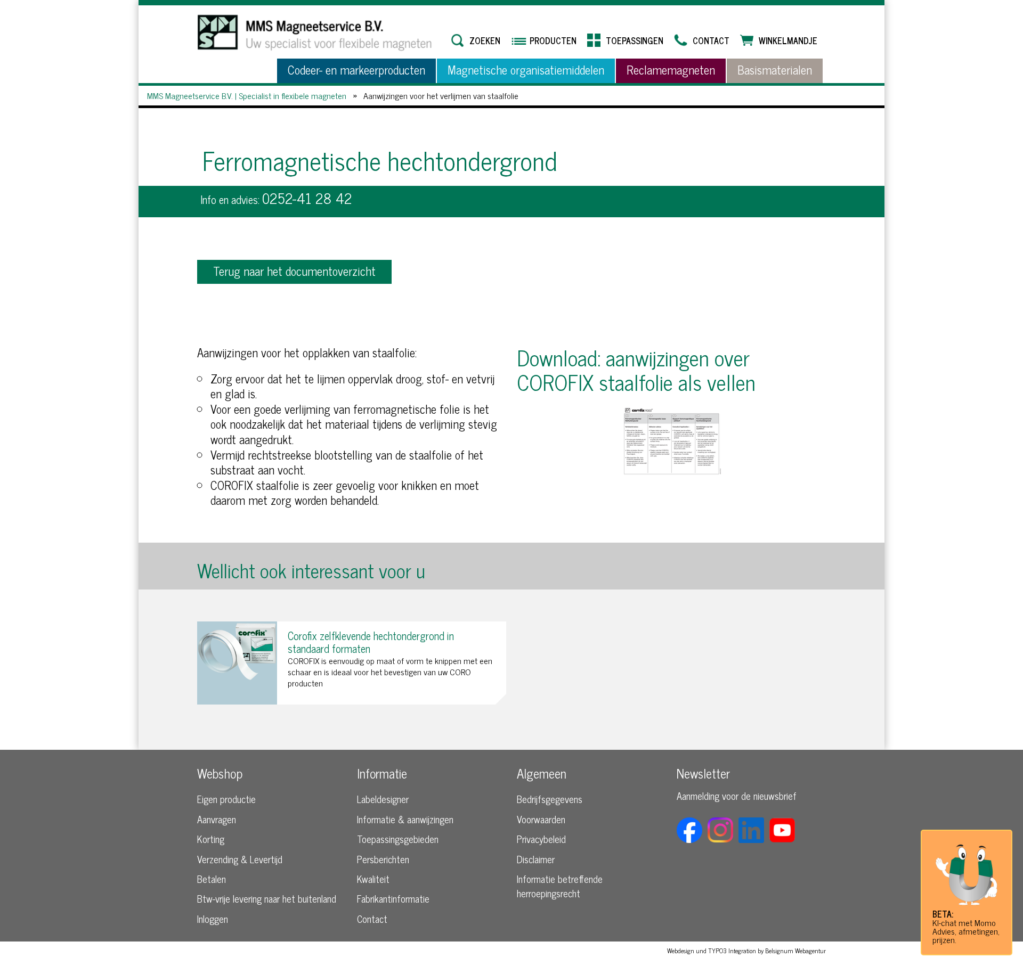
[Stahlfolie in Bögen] (671, 442)
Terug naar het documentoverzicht (294, 271)
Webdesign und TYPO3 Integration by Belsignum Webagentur (746, 950)
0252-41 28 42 (307, 197)
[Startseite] (317, 32)
